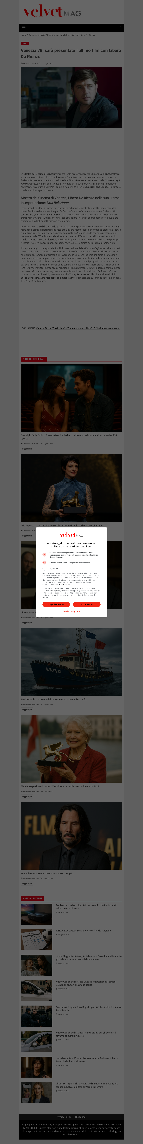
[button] (71, 569)
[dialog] (71, 572)
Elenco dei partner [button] (66, 584)
